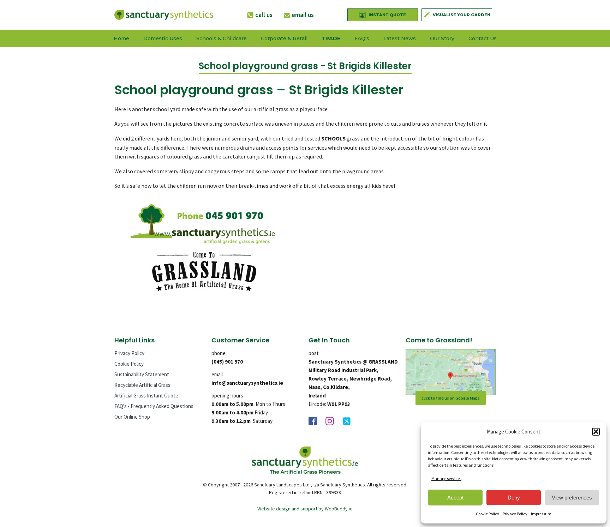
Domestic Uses (162, 38)
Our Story (442, 38)
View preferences (572, 498)
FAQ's (361, 38)
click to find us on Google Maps (450, 398)
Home (121, 38)
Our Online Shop (132, 416)
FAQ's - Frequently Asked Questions (153, 406)
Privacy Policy (515, 513)
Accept (455, 498)
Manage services (446, 478)
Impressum (541, 513)
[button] (595, 431)
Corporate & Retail (284, 38)
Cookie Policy (487, 513)
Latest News (399, 38)
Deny (514, 498)
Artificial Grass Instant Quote (146, 395)
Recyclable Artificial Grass (142, 385)
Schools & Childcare (221, 38)
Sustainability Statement (141, 374)
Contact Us (482, 38)
